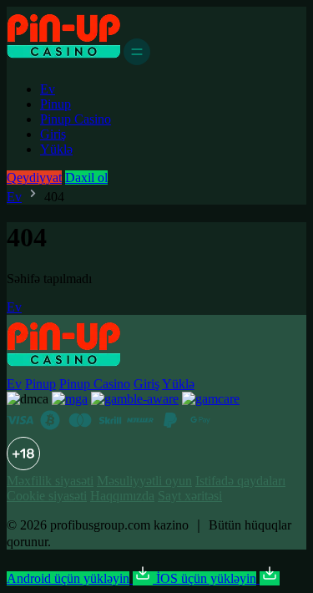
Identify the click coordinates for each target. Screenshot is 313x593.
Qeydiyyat (34, 177)
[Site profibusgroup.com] (63, 60)
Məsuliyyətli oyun (144, 481)
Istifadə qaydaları (240, 481)
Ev (47, 89)
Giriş (53, 134)
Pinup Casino (75, 119)
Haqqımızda (122, 496)
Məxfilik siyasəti (50, 481)
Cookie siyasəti (47, 496)
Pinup (55, 104)
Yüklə (56, 149)
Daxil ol (86, 177)
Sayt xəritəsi (190, 496)
